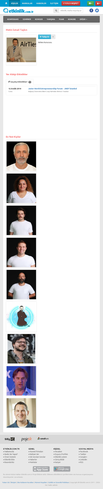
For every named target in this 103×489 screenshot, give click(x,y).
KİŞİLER (14, 3)
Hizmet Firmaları (36, 451)
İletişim (13, 482)
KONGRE (72, 19)
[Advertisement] (51, 114)
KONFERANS (13, 19)
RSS (81, 462)
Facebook (84, 451)
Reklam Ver (34, 454)
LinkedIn (83, 460)
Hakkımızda (9, 451)
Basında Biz (9, 462)
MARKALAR (27, 3)
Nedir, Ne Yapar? (11, 454)
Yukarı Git (6, 482)
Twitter (83, 454)
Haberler (33, 460)
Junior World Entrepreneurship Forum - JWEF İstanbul (52, 89)
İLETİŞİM (54, 3)
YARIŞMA (51, 19)
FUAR (61, 19)
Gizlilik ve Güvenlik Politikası (58, 482)
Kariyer (58, 462)
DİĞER (83, 19)
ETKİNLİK (70, 3)
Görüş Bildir (59, 460)
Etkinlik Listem (61, 457)
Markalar (33, 462)
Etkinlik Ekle (10, 460)
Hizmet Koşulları (41, 482)
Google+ (83, 457)
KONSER (39, 19)
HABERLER (41, 3)
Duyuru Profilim (61, 454)
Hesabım (58, 451)
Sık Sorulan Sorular (37, 457)
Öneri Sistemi (10, 457)
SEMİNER (27, 19)
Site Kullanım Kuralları (25, 482)
